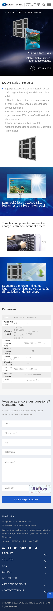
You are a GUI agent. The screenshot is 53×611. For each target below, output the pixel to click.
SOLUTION (8, 559)
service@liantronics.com (24, 525)
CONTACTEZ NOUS (13, 590)
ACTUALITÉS (9, 578)
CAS (4, 566)
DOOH (21, 12)
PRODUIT (7, 553)
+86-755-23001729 (22, 521)
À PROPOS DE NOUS (14, 584)
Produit (11, 12)
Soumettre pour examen (26, 499)
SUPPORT (8, 572)
